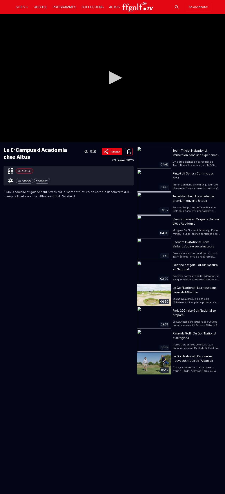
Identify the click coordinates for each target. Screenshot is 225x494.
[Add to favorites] (129, 151)
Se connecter (198, 7)
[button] (114, 77)
